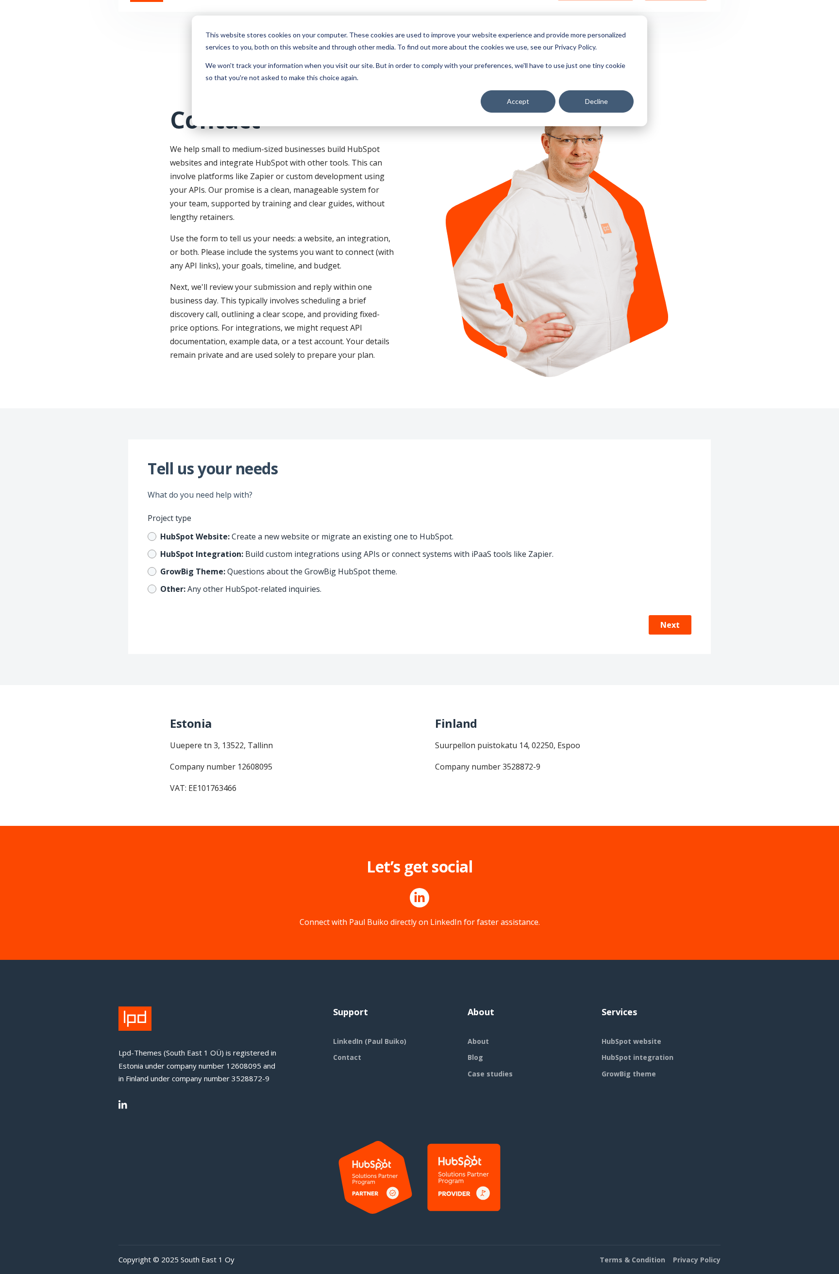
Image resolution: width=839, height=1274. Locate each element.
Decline (596, 101)
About (478, 1041)
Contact (347, 1057)
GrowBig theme (629, 1073)
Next (670, 625)
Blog (475, 1057)
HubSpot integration (637, 1057)
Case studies (490, 1073)
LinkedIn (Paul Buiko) (369, 1041)
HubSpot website (631, 1041)
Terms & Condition (632, 1259)
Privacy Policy (697, 1259)
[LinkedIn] (123, 1105)
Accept (518, 101)
